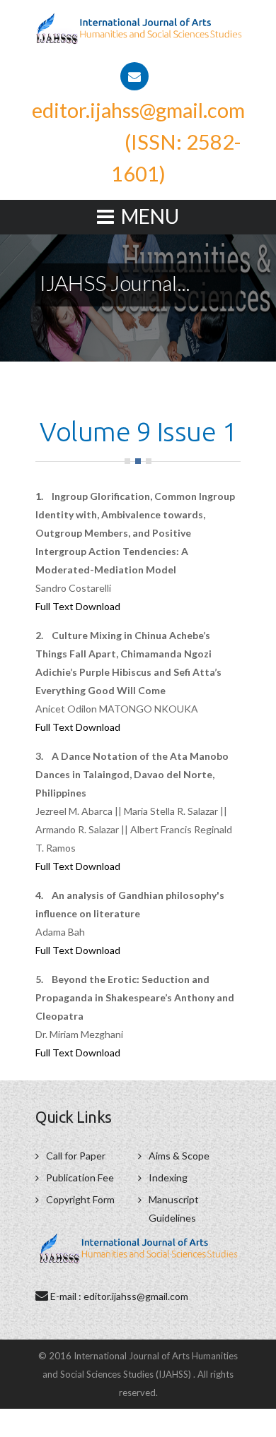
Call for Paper (75, 1156)
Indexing (168, 1177)
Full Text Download (77, 606)
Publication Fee (80, 1177)
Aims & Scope (179, 1156)
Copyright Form (80, 1199)
